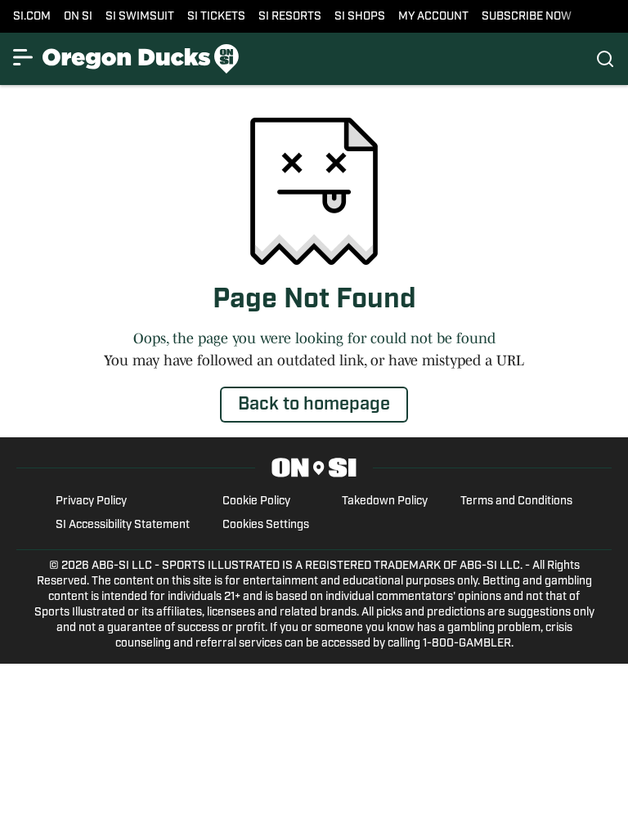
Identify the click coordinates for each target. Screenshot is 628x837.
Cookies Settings (265, 525)
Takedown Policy (385, 501)
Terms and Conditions (516, 501)
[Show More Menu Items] (23, 57)
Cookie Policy (256, 501)
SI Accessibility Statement (123, 525)
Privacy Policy (91, 501)
